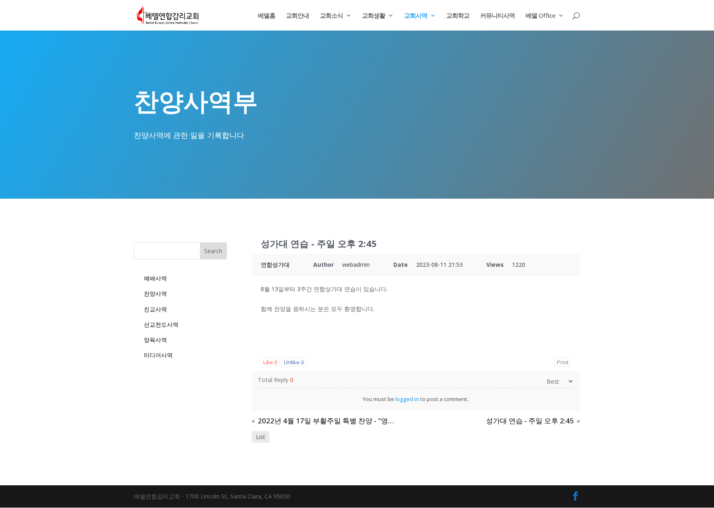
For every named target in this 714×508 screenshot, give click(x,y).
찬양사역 (155, 293)
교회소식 (331, 15)
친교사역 (155, 309)
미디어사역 (158, 355)
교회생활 (373, 15)
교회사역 (415, 15)
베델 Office (540, 15)
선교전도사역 (161, 324)
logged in (407, 399)
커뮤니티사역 (497, 15)
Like (270, 362)
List (260, 437)
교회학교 (457, 15)
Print (563, 362)
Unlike (294, 362)
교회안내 (297, 15)
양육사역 (155, 340)
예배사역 (155, 278)
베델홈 (266, 15)
